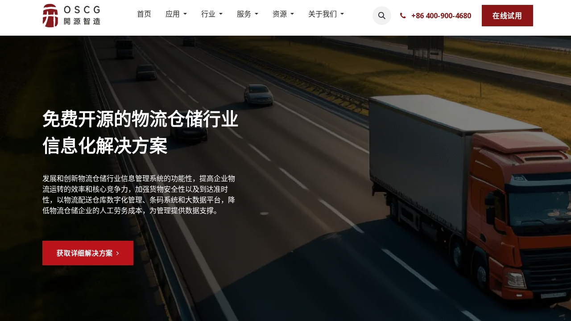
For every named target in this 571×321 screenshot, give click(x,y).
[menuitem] (144, 15)
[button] (381, 15)
